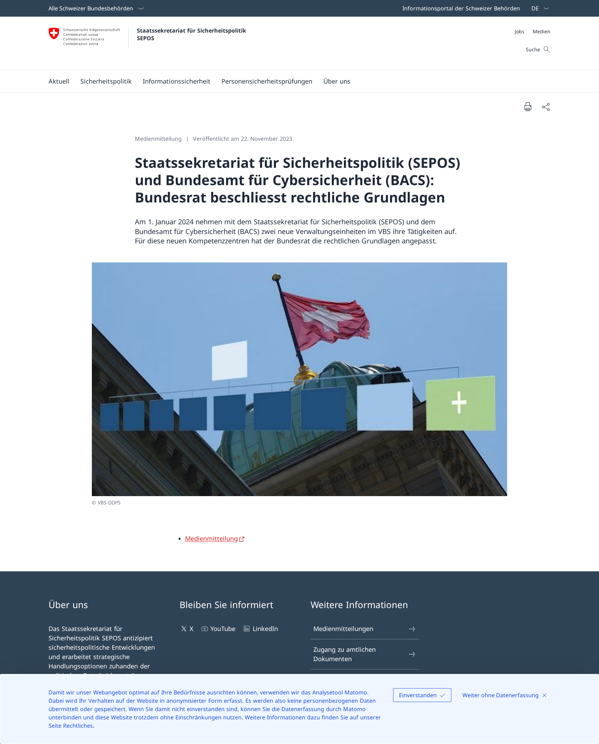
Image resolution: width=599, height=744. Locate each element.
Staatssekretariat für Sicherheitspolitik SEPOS (192, 34)
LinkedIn (265, 628)
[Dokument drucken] (528, 106)
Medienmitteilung (211, 538)
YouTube (222, 628)
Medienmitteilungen (343, 628)
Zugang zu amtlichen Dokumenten (344, 654)
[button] (59, 81)
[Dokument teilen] (546, 106)
